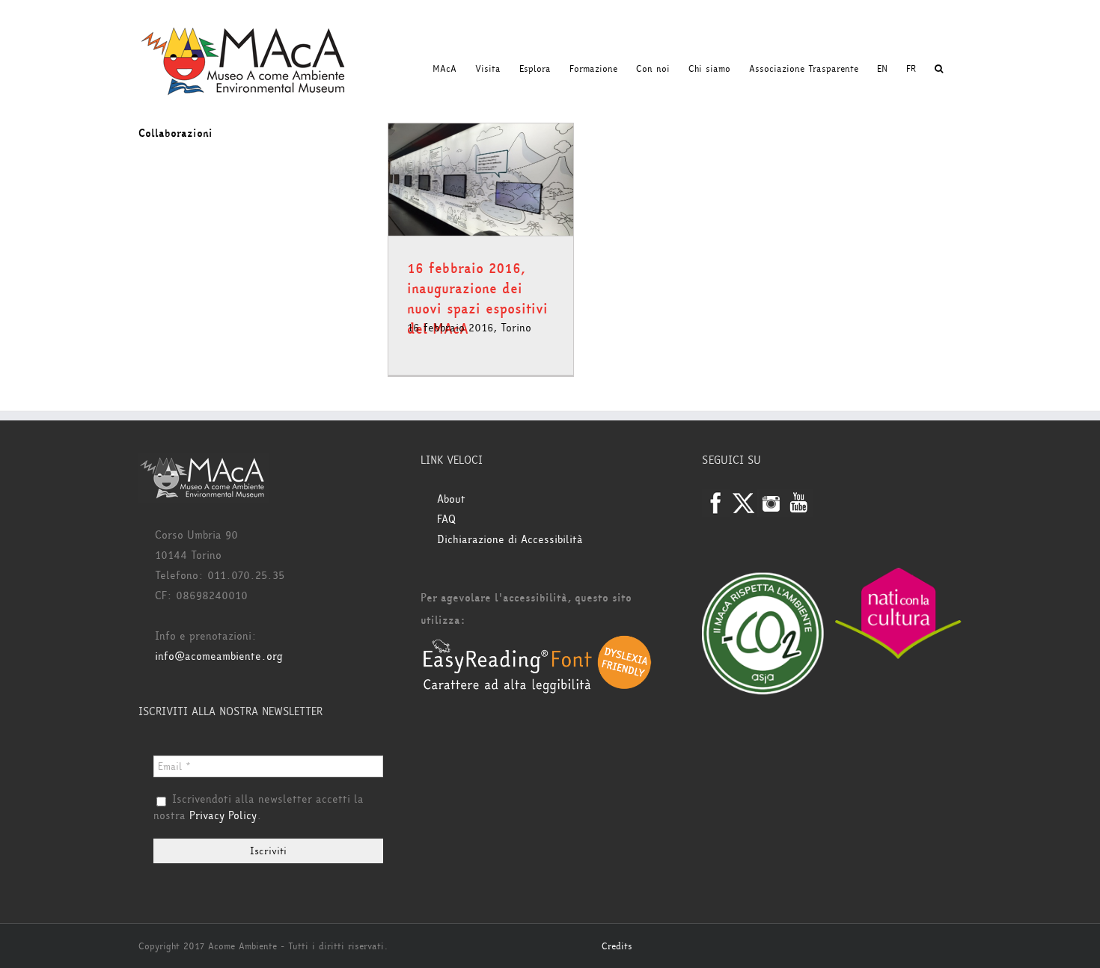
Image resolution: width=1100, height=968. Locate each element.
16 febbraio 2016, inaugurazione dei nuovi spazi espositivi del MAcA (477, 299)
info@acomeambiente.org (219, 656)
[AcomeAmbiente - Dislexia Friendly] (537, 643)
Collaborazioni (175, 133)
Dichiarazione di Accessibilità (510, 540)
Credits (617, 946)
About (451, 499)
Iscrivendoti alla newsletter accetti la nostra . (258, 808)
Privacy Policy (223, 816)
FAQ (446, 519)
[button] (939, 68)
